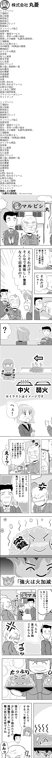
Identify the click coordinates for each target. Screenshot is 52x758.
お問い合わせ (6, 82)
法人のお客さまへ (9, 44)
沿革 (2, 79)
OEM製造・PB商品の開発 (13, 46)
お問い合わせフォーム (11, 84)
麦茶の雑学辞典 (8, 92)
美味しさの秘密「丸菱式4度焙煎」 (17, 39)
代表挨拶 (4, 74)
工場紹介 (4, 13)
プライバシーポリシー (11, 94)
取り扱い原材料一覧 (10, 66)
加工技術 (4, 16)
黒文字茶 (4, 59)
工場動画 (4, 41)
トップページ (6, 11)
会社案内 (4, 69)
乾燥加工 (4, 26)
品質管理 (4, 31)
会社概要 (4, 71)
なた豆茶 (4, 61)
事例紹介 (4, 49)
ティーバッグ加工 (9, 28)
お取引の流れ (6, 87)
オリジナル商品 (8, 51)
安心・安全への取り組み (12, 36)
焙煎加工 (4, 18)
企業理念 (4, 77)
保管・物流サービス (10, 34)
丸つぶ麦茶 (5, 56)
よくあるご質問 (8, 89)
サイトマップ (6, 97)
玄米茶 (3, 54)
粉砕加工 (4, 21)
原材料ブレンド (8, 23)
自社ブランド (6, 64)
